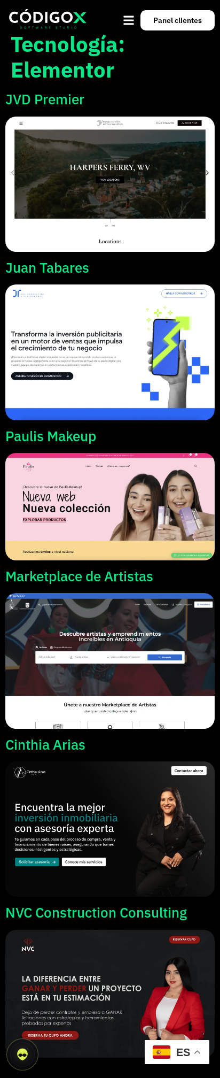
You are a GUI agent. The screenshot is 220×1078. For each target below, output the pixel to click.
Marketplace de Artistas (79, 576)
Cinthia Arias (45, 744)
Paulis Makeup (50, 436)
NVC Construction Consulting (96, 912)
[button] (129, 20)
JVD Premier (44, 99)
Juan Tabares (47, 267)
